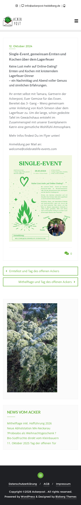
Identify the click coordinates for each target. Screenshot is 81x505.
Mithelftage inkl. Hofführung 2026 (29, 423)
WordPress (28, 496)
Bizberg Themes (65, 496)
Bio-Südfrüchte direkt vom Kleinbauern (33, 438)
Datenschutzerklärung (23, 483)
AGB (46, 483)
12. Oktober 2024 (20, 46)
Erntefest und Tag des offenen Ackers (34, 271)
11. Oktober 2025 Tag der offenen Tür (31, 443)
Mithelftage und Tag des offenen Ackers (45, 282)
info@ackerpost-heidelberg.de (42, 5)
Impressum (63, 483)
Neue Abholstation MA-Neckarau (28, 428)
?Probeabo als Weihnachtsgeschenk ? (31, 433)
